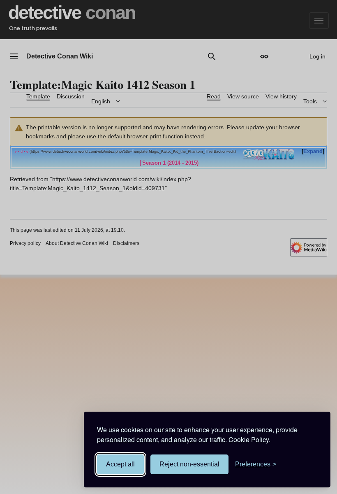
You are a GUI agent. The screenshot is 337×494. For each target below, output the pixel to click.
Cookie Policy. (249, 439)
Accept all (120, 464)
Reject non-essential (189, 464)
